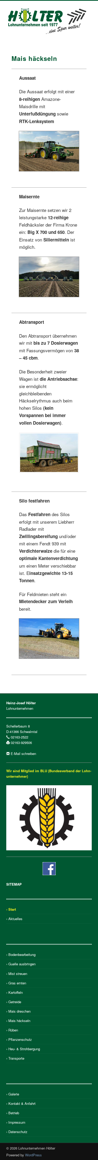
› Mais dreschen (18, 1011)
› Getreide (13, 1001)
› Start (11, 909)
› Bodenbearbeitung (21, 954)
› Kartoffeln (14, 992)
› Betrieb (12, 1112)
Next (50, 176)
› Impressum (15, 1122)
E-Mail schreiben (23, 753)
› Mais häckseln (18, 1020)
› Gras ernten (16, 982)
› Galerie (12, 1094)
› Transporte (15, 1058)
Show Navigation (79, 47)
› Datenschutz (16, 1131)
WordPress (33, 1154)
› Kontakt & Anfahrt (21, 1103)
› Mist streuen (16, 973)
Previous (32, 176)
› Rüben (12, 1030)
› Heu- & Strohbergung (23, 1048)
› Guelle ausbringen (21, 963)
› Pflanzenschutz (19, 1039)
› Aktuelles (14, 918)
